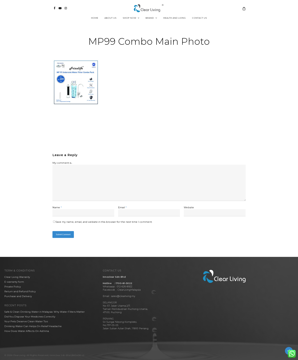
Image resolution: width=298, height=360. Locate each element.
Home (94, 18)
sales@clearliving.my (122, 296)
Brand (150, 18)
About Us (110, 18)
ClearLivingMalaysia (129, 289)
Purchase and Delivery (18, 296)
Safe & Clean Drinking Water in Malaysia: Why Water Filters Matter (44, 311)
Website (189, 207)
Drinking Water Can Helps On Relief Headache (33, 326)
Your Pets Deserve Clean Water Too (26, 321)
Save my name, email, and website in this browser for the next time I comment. (104, 221)
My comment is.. (62, 162)
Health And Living (174, 18)
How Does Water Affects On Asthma (26, 331)
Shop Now (129, 18)
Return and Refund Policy (20, 291)
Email (122, 207)
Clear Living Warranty (17, 277)
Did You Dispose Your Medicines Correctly (29, 316)
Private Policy (12, 286)
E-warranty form (14, 281)
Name (57, 207)
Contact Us (199, 18)
